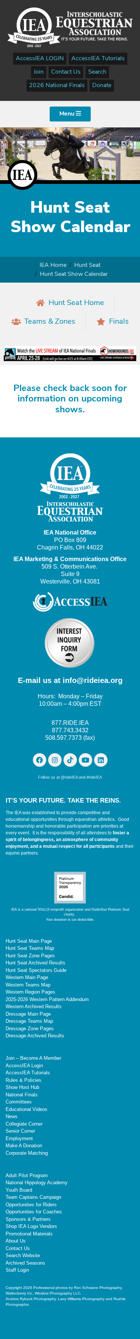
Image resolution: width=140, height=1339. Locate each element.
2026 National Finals (57, 86)
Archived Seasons (25, 1263)
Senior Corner (20, 1131)
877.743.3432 (70, 730)
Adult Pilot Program (27, 1175)
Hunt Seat (87, 265)
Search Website (23, 1255)
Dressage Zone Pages (30, 1028)
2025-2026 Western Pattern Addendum (47, 999)
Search (97, 72)
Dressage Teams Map (29, 1021)
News (12, 1116)
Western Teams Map (28, 985)
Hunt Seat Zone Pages (30, 955)
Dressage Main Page (28, 1014)
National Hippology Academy (37, 1182)
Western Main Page (27, 977)
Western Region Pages (30, 992)
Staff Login (17, 1270)
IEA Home (53, 265)
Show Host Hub (22, 1087)
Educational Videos (26, 1109)
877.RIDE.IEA (70, 723)
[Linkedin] (101, 760)
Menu (67, 114)
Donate (101, 86)
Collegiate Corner (24, 1124)
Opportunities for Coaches (34, 1212)
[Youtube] (85, 760)
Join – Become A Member (33, 1058)
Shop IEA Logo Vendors (31, 1226)
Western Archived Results (34, 1006)
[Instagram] (55, 760)
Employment (19, 1138)
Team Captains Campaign (33, 1197)
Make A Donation (24, 1145)
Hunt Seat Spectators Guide (36, 970)
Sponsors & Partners (28, 1219)
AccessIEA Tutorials (98, 59)
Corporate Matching (27, 1153)
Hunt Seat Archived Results (35, 963)
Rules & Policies (23, 1080)
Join (39, 72)
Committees (19, 1102)
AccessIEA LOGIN (40, 59)
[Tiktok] (70, 760)
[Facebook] (39, 760)
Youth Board (19, 1190)
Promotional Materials (29, 1234)
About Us (16, 1241)
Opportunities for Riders (31, 1204)
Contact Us (66, 72)
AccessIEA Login (24, 1065)
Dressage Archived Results (35, 1035)
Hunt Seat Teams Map (30, 948)
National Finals (22, 1095)
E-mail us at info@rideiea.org (70, 680)
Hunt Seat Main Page (29, 941)
